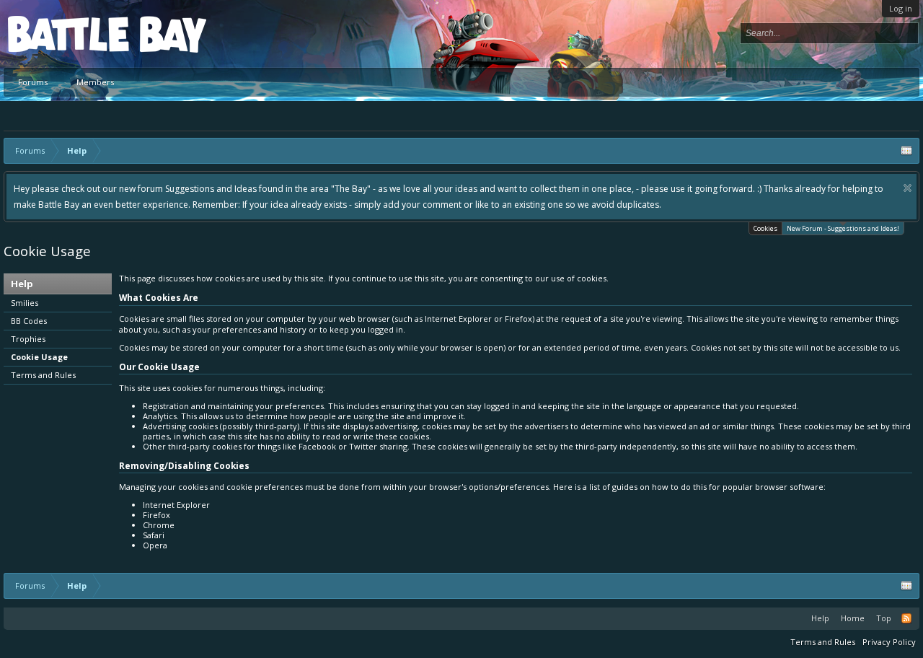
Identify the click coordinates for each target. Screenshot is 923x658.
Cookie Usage (39, 356)
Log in (900, 8)
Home (853, 618)
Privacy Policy (889, 641)
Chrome (159, 524)
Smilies (24, 302)
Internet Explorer (176, 504)
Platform (60, 33)
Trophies (28, 338)
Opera (155, 545)
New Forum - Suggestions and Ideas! (843, 228)
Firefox (156, 514)
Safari (153, 535)
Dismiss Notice (907, 188)
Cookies (765, 228)
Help (820, 618)
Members (95, 81)
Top (883, 618)
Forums (33, 81)
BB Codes (29, 320)
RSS (906, 618)
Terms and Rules (43, 374)
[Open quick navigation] (906, 151)
